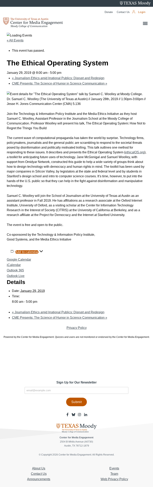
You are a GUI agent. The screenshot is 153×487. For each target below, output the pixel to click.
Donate (109, 12)
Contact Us (123, 12)
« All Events (15, 40)
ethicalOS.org (134, 152)
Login (141, 12)
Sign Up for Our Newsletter (76, 382)
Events (114, 468)
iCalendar (14, 265)
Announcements (38, 479)
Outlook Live (16, 276)
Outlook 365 (15, 270)
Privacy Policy (77, 327)
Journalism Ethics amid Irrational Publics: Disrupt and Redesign (58, 78)
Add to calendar (27, 252)
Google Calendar (19, 259)
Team (114, 473)
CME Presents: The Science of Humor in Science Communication (59, 83)
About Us (38, 468)
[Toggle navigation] (145, 23)
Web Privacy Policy (114, 479)
